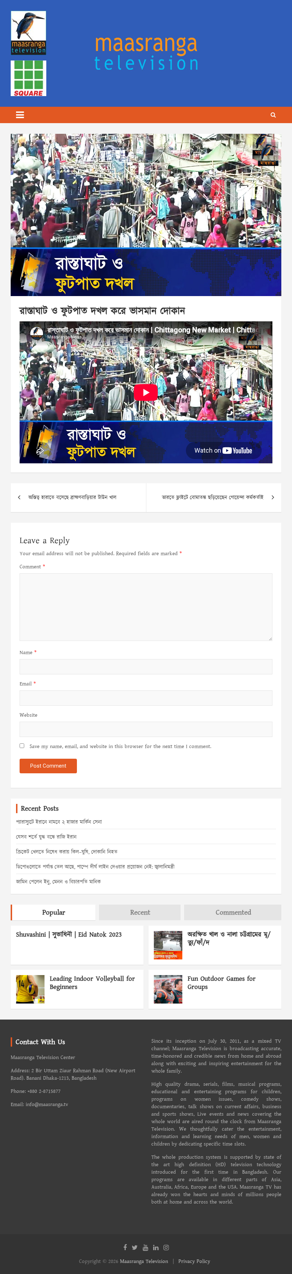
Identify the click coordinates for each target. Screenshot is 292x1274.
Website (28, 715)
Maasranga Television (144, 1261)
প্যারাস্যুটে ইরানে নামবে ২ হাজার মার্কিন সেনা (59, 822)
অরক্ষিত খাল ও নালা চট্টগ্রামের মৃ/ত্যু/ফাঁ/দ (229, 939)
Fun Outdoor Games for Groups (222, 983)
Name (28, 652)
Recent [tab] (140, 912)
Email (28, 684)
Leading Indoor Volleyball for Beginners (92, 983)
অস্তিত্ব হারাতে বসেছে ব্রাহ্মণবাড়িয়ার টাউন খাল (72, 497)
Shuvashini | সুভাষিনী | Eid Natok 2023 (69, 934)
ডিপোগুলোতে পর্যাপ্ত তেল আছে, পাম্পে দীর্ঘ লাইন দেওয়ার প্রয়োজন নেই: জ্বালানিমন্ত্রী (95, 867)
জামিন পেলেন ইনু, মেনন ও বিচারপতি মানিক (58, 882)
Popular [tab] (53, 912)
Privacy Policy (194, 1261)
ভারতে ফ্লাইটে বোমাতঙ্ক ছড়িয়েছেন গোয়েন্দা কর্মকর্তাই (213, 497)
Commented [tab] (233, 912)
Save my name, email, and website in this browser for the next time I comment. (120, 746)
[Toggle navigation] (20, 115)
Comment (32, 566)
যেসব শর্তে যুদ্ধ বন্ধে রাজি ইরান (46, 837)
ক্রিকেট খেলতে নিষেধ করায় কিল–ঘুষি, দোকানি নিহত (67, 852)
